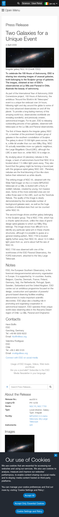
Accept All (29, 495)
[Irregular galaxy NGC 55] (30, 58)
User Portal (37, 3)
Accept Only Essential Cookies (29, 503)
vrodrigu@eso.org (20, 353)
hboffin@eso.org (19, 336)
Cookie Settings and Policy (29, 511)
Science (26, 3)
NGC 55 (33, 406)
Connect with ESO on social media (22, 357)
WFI (31, 425)
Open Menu (12, 10)
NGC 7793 (42, 406)
